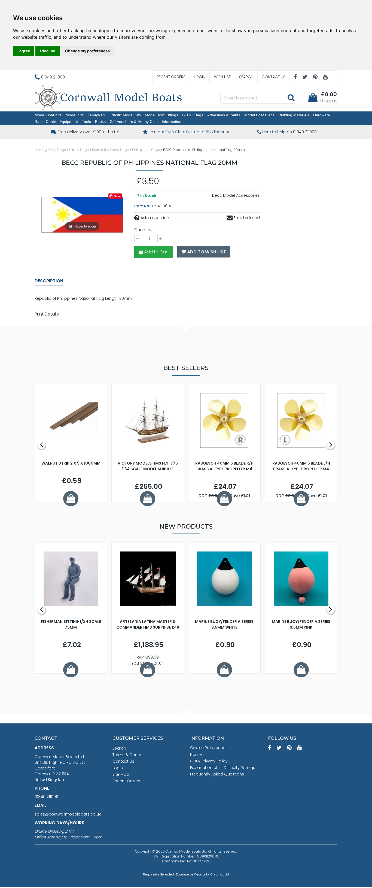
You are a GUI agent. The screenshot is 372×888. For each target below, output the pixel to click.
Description (49, 281)
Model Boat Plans (259, 115)
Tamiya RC (97, 115)
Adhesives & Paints (223, 115)
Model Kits (75, 115)
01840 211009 (46, 796)
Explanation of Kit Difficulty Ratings (222, 767)
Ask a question (154, 217)
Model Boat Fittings (161, 115)
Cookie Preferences (209, 747)
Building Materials (294, 115)
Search (246, 77)
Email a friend (246, 217)
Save (117, 196)
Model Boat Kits (48, 115)
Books (100, 121)
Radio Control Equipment (56, 121)
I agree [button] (23, 51)
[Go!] (291, 97)
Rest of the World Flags (110, 149)
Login (199, 77)
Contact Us (273, 77)
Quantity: (143, 229)
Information (171, 121)
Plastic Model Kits (126, 115)
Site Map (120, 774)
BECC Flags (192, 115)
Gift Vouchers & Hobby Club (134, 121)
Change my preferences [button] (87, 51)
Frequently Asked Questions (217, 774)
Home (39, 149)
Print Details (47, 314)
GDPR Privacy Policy (209, 761)
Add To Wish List (206, 252)
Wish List (222, 77)
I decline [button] (47, 51)
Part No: (142, 206)
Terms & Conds (127, 754)
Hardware (321, 115)
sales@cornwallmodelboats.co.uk (68, 814)
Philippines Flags (146, 149)
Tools (86, 121)
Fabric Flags (79, 149)
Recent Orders (171, 77)
